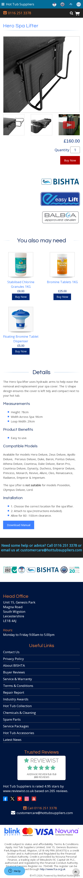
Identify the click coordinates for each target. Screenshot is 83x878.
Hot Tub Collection (17, 706)
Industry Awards (15, 699)
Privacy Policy (13, 658)
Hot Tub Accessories (18, 733)
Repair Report (13, 692)
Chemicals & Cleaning (19, 712)
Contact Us (11, 652)
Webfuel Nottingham (68, 875)
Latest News (12, 739)
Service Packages (16, 726)
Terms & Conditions (18, 685)
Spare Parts (12, 719)
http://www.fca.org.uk (52, 869)
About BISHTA (14, 665)
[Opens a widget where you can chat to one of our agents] (14, 871)
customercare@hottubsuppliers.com (45, 813)
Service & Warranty (17, 679)
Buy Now (70, 160)
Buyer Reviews (14, 672)
